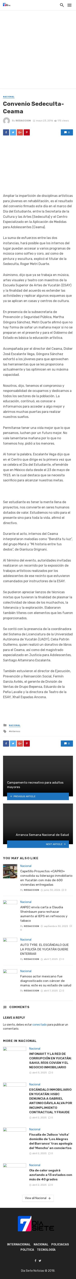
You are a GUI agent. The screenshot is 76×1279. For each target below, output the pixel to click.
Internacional (19, 1244)
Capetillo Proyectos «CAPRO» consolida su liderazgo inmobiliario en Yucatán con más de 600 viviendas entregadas (46, 877)
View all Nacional (35, 1198)
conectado (39, 1024)
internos (15, 731)
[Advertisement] (38, 50)
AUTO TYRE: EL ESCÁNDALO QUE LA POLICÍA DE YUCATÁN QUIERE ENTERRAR (44, 949)
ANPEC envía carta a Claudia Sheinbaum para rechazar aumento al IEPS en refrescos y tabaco (43, 913)
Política (27, 1250)
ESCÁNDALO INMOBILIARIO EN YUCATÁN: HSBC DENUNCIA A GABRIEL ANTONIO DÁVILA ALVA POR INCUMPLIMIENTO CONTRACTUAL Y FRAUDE (50, 1101)
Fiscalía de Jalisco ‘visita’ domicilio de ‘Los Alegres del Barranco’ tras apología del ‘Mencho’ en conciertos (50, 1141)
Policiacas (60, 1244)
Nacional (9, 97)
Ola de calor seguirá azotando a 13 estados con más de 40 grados (50, 1174)
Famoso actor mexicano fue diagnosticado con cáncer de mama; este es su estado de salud (45, 980)
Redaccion (23, 120)
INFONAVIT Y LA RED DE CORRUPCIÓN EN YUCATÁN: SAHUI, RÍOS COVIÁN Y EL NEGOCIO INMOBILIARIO (50, 1060)
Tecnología (46, 1250)
